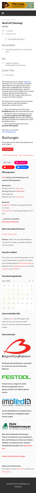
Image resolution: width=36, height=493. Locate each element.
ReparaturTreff (7, 205)
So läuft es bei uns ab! (9, 234)
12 (27, 294)
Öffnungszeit (9, 75)
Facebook (15, 269)
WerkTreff (27, 82)
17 (18, 299)
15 (9, 299)
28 (4, 308)
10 (18, 294)
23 (13, 303)
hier (12, 319)
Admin (14, 20)
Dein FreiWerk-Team (9, 132)
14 (4, 299)
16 (13, 299)
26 (27, 303)
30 (13, 308)
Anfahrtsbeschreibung (25, 263)
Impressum (20, 469)
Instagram (5, 269)
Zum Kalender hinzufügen (16, 39)
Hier (3, 177)
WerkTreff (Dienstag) (10, 155)
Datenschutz (6, 472)
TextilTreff (20, 197)
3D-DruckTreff (7, 211)
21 (4, 303)
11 (22, 294)
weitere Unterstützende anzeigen (13, 456)
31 (4, 290)
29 (9, 308)
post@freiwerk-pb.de (20, 266)
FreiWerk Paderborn (12, 63)
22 (9, 303)
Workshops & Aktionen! (10, 222)
